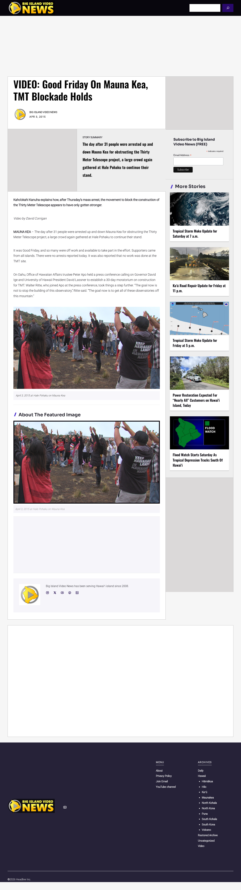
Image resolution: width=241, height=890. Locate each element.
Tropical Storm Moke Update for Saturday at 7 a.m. (195, 233)
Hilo (204, 786)
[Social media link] (47, 592)
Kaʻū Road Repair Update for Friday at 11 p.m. (199, 288)
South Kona (208, 824)
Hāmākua (207, 781)
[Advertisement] (120, 46)
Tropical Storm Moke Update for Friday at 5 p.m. (195, 343)
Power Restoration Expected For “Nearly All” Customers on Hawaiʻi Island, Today (196, 400)
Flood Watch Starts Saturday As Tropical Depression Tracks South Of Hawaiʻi (198, 460)
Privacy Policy (164, 776)
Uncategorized (206, 840)
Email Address (182, 155)
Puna (205, 813)
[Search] (227, 8)
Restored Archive (208, 835)
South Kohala (209, 819)
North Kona (208, 808)
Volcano (206, 829)
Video (201, 846)
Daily (200, 770)
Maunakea (208, 797)
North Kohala (209, 802)
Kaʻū (204, 792)
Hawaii (202, 776)
